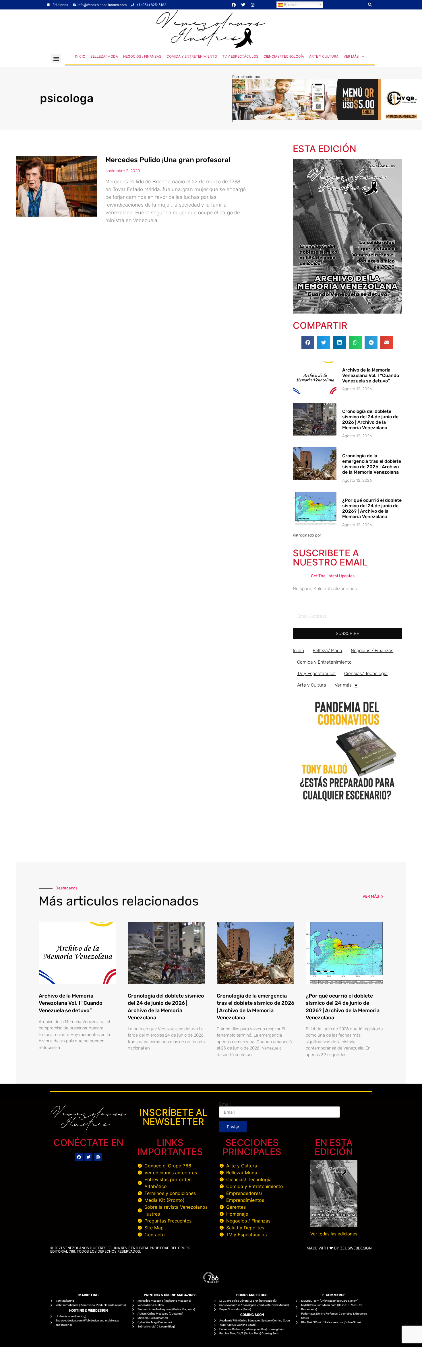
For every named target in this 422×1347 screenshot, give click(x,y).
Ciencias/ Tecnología (284, 56)
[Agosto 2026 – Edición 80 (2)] (347, 312)
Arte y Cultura (323, 56)
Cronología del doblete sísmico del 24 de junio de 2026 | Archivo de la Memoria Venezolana (370, 420)
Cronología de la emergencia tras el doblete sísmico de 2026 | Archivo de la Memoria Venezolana (371, 464)
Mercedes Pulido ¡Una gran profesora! (167, 160)
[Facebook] (234, 5)
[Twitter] (243, 5)
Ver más (351, 56)
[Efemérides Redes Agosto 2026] (211, 46)
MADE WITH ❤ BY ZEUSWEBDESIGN (339, 1248)
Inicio (80, 56)
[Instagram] (253, 5)
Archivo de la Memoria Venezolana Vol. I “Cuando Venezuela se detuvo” (370, 375)
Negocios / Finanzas (142, 56)
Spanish (290, 4)
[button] (370, 4)
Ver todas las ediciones (333, 1234)
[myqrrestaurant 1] (327, 118)
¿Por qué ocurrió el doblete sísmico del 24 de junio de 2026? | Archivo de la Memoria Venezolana (372, 508)
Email (225, 1104)
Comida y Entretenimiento (192, 56)
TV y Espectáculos (240, 56)
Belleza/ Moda (104, 56)
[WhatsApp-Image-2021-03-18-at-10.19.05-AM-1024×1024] (347, 804)
